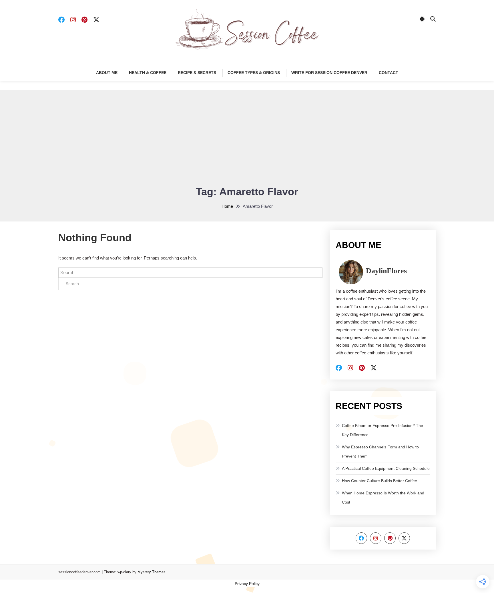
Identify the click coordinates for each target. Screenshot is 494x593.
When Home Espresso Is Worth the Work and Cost (383, 497)
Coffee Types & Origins (254, 72)
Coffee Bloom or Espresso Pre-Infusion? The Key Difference (382, 430)
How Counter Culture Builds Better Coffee (379, 480)
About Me (106, 72)
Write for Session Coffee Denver (329, 72)
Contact (388, 72)
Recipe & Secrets (197, 72)
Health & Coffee (147, 72)
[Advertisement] (247, 141)
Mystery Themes (152, 572)
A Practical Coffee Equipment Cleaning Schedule (386, 468)
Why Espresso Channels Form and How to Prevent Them (380, 451)
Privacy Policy (247, 583)
